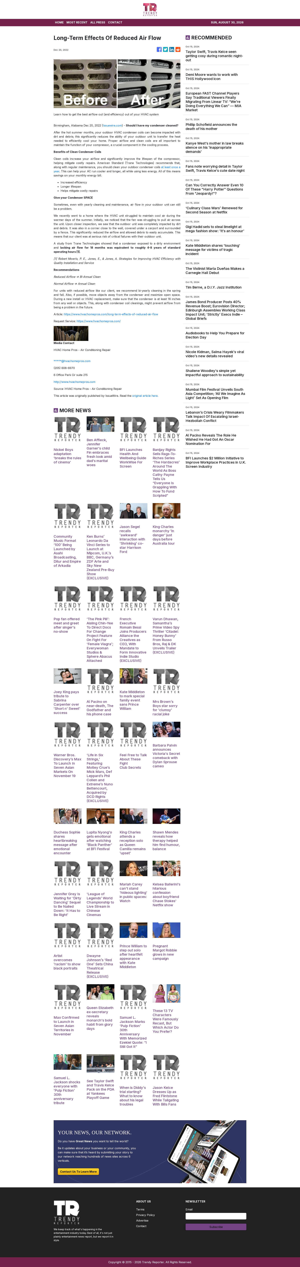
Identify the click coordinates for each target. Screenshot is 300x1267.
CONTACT (115, 22)
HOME (59, 22)
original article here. (145, 395)
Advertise (142, 1220)
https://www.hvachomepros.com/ (99, 321)
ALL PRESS (97, 22)
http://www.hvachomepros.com (74, 382)
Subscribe (216, 1227)
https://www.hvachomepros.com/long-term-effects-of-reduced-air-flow (111, 314)
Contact (141, 1226)
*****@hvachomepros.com (72, 361)
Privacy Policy (145, 1215)
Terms (140, 1209)
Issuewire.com (112, 125)
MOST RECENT (77, 22)
